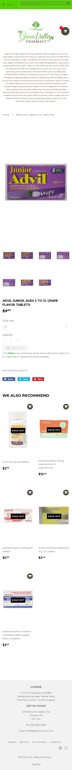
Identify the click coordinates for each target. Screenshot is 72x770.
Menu (10, 4)
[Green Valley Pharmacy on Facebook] (60, 748)
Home (6, 114)
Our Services (39, 742)
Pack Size (8, 320)
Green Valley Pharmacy (38, 757)
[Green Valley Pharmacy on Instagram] (66, 748)
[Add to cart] (30, 407)
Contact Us (55, 742)
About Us (24, 742)
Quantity (8, 334)
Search (12, 742)
